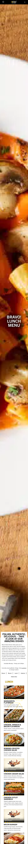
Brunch (10, 673)
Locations (23, 668)
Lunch (16, 673)
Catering (23, 673)
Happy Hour (14, 676)
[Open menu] (25, 2)
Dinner (3, 673)
